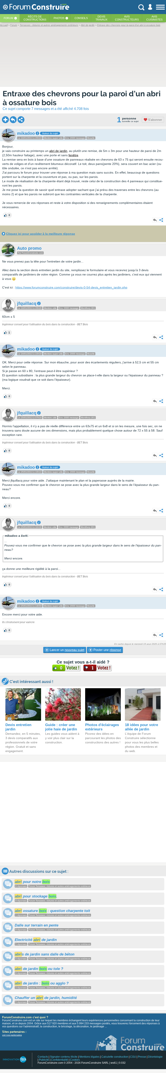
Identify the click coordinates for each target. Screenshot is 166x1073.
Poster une (107, 650)
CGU (133, 1056)
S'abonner (154, 119)
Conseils (81, 18)
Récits (35, 18)
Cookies (75, 1059)
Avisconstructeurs (127, 18)
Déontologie (155, 1056)
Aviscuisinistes (154, 18)
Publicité (44, 1059)
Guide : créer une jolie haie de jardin (61, 727)
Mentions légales (89, 1056)
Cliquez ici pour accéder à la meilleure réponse (40, 233)
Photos (59, 18)
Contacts (43, 1056)
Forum (8, 18)
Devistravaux (101, 18)
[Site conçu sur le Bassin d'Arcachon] (14, 1059)
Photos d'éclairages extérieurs (102, 727)
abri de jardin (58, 151)
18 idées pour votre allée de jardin (141, 727)
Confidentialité (59, 1059)
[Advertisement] (83, 812)
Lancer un (66, 650)
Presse (142, 1056)
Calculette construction (114, 1056)
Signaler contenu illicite (63, 1056)
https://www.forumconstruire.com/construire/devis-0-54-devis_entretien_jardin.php (71, 287)
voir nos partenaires (12, 1035)
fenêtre (73, 155)
